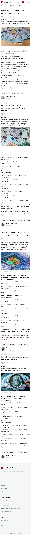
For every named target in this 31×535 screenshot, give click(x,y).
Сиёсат (3, 482)
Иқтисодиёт (15, 93)
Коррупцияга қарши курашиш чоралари (11, 508)
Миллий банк (6, 93)
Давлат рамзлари (5, 505)
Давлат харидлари (6, 511)
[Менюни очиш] (28, 2)
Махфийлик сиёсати (6, 503)
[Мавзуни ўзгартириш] (24, 2)
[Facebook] (10, 16)
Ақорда (15, 6)
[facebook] (10, 471)
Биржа (24, 93)
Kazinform (24, 125)
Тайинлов (20, 6)
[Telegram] (7, 16)
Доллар (19, 344)
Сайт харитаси (5, 520)
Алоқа (2, 523)
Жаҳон (2, 491)
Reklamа (3, 526)
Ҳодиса (26, 6)
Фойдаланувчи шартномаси (8, 500)
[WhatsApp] (5, 16)
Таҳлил (3, 485)
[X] (13, 16)
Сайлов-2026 (9, 6)
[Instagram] (2, 16)
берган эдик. (4, 215)
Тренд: (2, 5)
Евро (3, 220)
